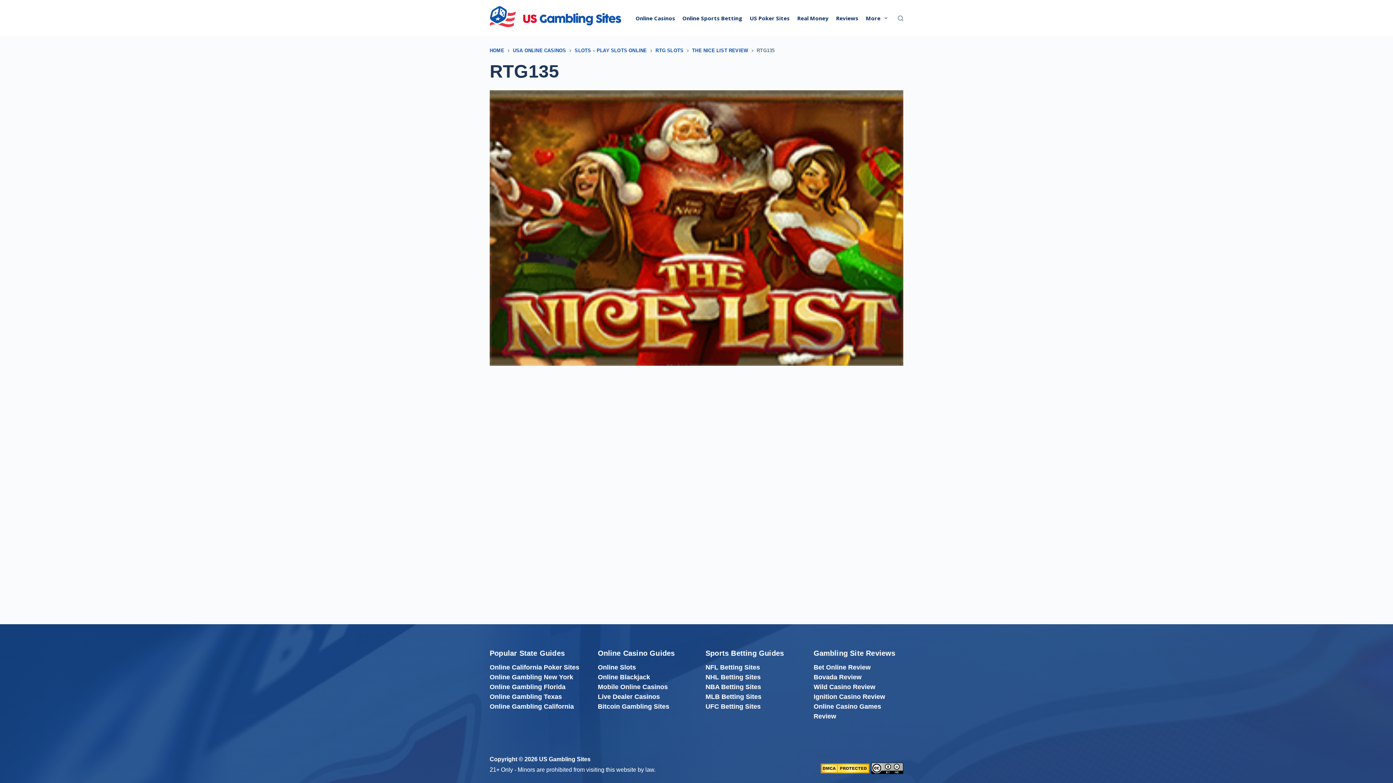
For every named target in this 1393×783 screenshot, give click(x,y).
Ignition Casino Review (849, 696)
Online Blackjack (624, 677)
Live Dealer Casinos (629, 696)
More (873, 18)
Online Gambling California (532, 706)
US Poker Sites (770, 18)
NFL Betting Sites (733, 667)
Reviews (847, 18)
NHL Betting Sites (733, 677)
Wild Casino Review (844, 687)
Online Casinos (655, 18)
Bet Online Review (842, 667)
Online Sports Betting (712, 18)
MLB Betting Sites (733, 696)
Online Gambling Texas (526, 696)
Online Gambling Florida (528, 687)
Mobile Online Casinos (633, 687)
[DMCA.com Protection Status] (845, 767)
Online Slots (617, 667)
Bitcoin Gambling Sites (633, 706)
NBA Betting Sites (733, 687)
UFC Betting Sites (733, 706)
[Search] (900, 18)
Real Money (813, 18)
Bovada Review (838, 677)
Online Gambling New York (531, 677)
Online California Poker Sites (534, 667)
